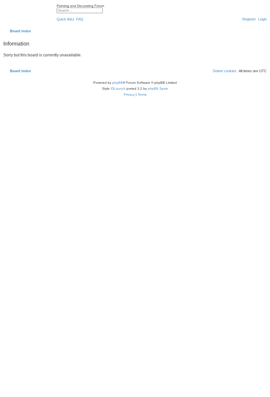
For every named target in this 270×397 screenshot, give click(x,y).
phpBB (117, 82)
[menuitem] (79, 19)
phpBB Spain (158, 88)
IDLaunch (118, 88)
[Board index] (28, 14)
